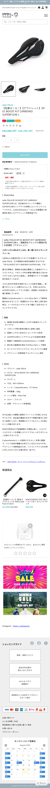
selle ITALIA (11, 462)
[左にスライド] (3, 78)
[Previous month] (6, 745)
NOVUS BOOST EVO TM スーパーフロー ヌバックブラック (37, 501)
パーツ (19, 462)
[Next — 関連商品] (45, 495)
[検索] (6, 22)
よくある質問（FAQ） (10, 721)
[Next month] (44, 745)
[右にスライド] (3, 100)
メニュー (46, 15)
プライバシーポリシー (10, 732)
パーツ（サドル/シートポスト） (34, 462)
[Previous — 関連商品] (5, 495)
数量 (3, 136)
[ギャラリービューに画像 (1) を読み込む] (8, 89)
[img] (10, 126)
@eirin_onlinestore (21, 626)
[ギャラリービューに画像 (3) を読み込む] (40, 89)
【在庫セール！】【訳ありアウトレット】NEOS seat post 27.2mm (13, 501)
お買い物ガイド (8, 718)
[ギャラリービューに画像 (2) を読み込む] (24, 89)
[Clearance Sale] (25, 577)
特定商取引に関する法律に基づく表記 (16, 725)
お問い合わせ (7, 728)
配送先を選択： (9, 173)
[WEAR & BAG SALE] (25, 603)
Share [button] (7, 218)
